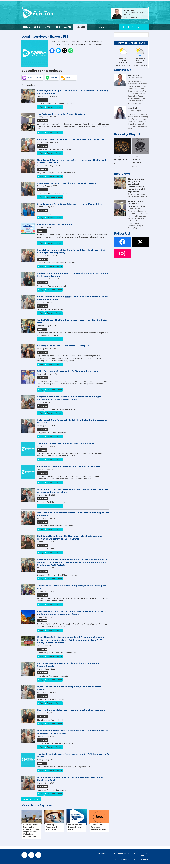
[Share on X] (64, 50)
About (97, 853)
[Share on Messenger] (58, 50)
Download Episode (54, 107)
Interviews (122, 173)
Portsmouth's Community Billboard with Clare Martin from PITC (69, 466)
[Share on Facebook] (52, 50)
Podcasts (80, 27)
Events (67, 27)
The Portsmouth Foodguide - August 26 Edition (61, 114)
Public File (144, 856)
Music (56, 27)
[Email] (139, 17)
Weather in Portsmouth (131, 43)
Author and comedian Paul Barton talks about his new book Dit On (70, 139)
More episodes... (31, 799)
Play (41, 107)
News (47, 27)
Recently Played (127, 134)
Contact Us (105, 853)
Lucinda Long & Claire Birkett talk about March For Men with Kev (69, 204)
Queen (135, 166)
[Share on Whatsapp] (70, 50)
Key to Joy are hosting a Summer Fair (56, 224)
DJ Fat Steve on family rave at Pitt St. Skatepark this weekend (68, 371)
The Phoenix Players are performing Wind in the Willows (65, 443)
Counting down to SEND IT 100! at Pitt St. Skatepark (63, 346)
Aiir (147, 859)
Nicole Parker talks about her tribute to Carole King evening (67, 183)
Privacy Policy (143, 853)
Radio (37, 27)
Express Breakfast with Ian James (133, 14)
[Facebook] (24, 855)
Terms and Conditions (120, 853)
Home (26, 27)
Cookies (133, 853)
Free (116, 163)
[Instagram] (38, 855)
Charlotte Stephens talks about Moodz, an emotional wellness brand (71, 710)
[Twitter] (31, 855)
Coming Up (122, 70)
